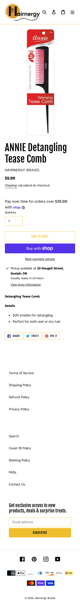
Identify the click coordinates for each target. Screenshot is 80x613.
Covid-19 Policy (20, 448)
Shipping (11, 185)
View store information (26, 285)
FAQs (12, 472)
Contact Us (17, 484)
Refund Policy (19, 397)
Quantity (10, 212)
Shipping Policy (20, 385)
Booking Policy (19, 460)
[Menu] (72, 12)
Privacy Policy (19, 409)
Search (14, 436)
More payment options (40, 259)
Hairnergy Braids (45, 598)
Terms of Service (21, 373)
